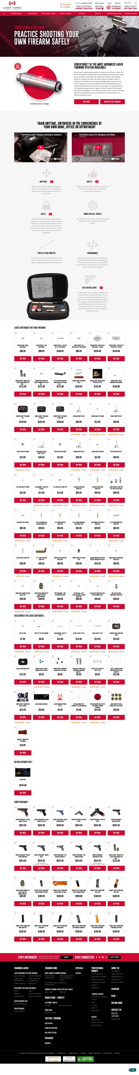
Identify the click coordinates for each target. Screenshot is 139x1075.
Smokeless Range (51, 1013)
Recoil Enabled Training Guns (50, 977)
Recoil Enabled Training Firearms (55, 973)
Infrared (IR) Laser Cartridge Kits (34, 980)
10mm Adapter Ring (98, 451)
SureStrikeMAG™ (21, 802)
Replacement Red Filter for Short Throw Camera (97, 705)
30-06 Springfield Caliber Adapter (41, 523)
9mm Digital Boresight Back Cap (116, 558)
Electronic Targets (51, 1003)
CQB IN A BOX (48, 1023)
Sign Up (66, 957)
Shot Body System (50, 1033)
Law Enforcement (97, 974)
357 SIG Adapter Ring (22, 487)
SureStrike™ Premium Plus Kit (41, 417)
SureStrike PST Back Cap (78, 558)
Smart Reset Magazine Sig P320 (97, 891)
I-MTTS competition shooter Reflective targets (116, 670)
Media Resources (117, 977)
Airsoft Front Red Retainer (22, 740)
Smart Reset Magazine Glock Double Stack (41, 891)
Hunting (94, 985)
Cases (31, 991)
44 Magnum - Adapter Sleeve (41, 488)
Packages (48, 1043)
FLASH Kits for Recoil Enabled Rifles (52, 984)
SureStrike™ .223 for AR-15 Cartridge (60, 346)
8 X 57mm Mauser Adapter (60, 523)
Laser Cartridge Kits (35, 976)
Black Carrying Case (22, 669)
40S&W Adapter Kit (79, 416)
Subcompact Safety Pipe (60, 634)
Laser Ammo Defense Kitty (60, 705)
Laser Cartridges (19, 976)
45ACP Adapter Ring (23, 451)
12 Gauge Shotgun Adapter (78, 488)
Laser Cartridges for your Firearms (29, 327)
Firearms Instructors (98, 980)
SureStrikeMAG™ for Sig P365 (97, 820)
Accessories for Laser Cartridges (29, 615)
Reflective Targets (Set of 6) (97, 669)
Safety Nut (22, 633)
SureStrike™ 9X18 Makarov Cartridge (116, 381)
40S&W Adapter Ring (97, 416)
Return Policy (61, 1053)
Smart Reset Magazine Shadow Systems (116, 926)
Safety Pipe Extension (41, 633)
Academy (115, 989)
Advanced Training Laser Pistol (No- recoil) (59, 989)
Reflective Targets (34, 994)
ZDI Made (117, 1053)
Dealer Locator (96, 1025)
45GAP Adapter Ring (60, 451)
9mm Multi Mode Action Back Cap (23, 594)
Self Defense (96, 988)
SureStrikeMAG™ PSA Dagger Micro (78, 856)
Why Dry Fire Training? (112, 102)
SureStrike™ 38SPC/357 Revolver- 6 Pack (116, 346)
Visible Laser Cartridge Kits (18, 980)
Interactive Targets (65, 1005)
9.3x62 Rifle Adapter (22, 558)
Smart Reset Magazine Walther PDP (23, 926)
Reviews (94, 1008)
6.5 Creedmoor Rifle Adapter (116, 523)
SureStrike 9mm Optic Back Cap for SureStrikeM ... (41, 594)
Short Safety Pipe (78, 633)
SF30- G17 (62, 992)
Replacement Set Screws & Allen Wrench (78, 705)
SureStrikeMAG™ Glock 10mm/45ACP (60, 820)
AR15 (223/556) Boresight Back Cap (116, 594)
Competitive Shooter (98, 982)
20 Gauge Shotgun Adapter (97, 488)
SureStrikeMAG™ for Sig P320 (78, 820)
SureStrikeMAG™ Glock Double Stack (41, 820)
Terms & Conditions (94, 1053)
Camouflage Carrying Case (116, 634)
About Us (118, 3)
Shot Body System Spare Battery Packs (116, 705)
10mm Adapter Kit (78, 451)
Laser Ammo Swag (35, 996)
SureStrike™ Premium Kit (23, 417)
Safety (16, 991)
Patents (83, 1053)
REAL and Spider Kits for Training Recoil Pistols (66, 978)
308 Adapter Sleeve (23, 522)
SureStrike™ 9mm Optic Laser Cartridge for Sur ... (23, 382)
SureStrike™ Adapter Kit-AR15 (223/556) (116, 488)
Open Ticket (96, 1011)
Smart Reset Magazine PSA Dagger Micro (97, 926)
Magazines (63, 983)
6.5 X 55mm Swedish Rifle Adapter (79, 523)
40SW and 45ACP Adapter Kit (41, 452)
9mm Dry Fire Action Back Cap (60, 558)
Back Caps (32, 983)
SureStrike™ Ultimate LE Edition (60, 417)
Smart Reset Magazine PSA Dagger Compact (79, 926)
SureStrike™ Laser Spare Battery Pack (41, 669)
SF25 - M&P (48, 992)
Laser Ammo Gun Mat (41, 704)
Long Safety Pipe (97, 633)
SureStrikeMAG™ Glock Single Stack (23, 820)
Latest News (115, 971)
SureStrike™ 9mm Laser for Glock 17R (97, 381)
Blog (113, 995)
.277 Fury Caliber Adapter (41, 558)
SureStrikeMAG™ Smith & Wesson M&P (23, 856)
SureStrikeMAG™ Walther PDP (116, 820)
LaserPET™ (48, 1005)
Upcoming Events (117, 974)
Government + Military (99, 977)
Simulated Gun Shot (51, 1028)
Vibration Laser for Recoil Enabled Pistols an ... (41, 382)
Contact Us (116, 1009)
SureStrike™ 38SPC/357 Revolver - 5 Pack (97, 346)
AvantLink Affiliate (117, 982)
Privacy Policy (107, 1053)
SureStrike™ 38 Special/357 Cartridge (79, 346)
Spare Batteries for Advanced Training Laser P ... (79, 670)
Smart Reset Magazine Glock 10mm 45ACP (79, 891)
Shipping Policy (73, 1053)
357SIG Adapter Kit (116, 451)
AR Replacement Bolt (23, 761)
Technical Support (97, 994)
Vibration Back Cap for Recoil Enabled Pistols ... (97, 559)
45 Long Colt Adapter (60, 487)
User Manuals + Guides (99, 997)
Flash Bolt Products (20, 1004)
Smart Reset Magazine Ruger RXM (60, 926)
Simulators (48, 1010)
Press (114, 957)
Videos (94, 999)
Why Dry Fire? (115, 980)
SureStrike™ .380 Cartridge (41, 346)
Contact (94, 1005)
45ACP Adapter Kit (116, 416)
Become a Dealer (97, 1022)
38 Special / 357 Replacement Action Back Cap (79, 594)
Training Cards (19, 996)
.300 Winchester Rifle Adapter (97, 523)
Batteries (17, 994)
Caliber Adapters (19, 983)
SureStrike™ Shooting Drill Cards (23, 705)
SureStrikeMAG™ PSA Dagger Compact (60, 856)
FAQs (93, 1002)
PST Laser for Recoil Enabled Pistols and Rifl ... (60, 382)
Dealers (94, 1017)
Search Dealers (99, 3)
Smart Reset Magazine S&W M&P (41, 926)
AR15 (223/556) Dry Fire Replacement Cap (97, 594)
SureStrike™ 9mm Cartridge (22, 346)
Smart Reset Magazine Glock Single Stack (60, 891)
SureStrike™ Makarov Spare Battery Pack (60, 669)
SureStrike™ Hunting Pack (78, 381)
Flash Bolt (22, 779)
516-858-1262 (115, 1019)
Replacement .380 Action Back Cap (60, 594)
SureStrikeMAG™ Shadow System (97, 856)
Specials (78, 973)
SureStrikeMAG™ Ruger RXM (41, 856)
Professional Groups (97, 969)
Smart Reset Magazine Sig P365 (116, 891)
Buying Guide (116, 1002)
